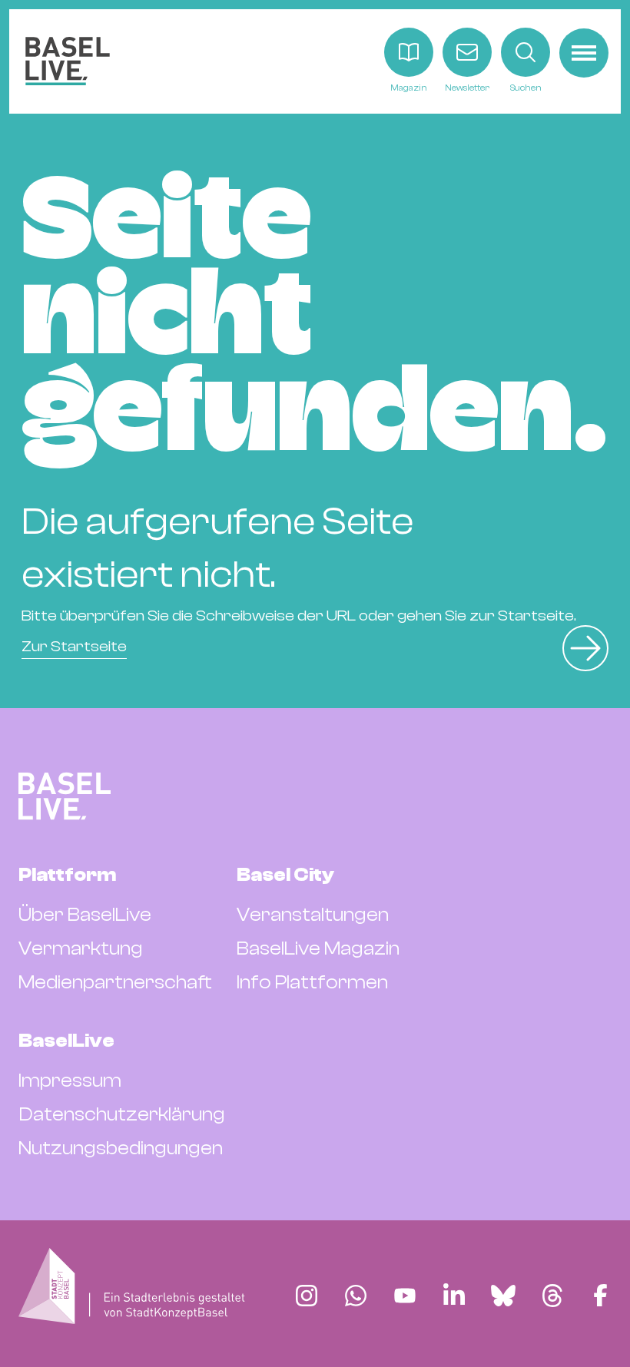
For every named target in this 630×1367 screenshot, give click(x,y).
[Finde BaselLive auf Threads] (552, 1295)
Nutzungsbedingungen (120, 1148)
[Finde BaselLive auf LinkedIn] (454, 1295)
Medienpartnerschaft (115, 982)
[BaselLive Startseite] (68, 61)
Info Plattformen (312, 982)
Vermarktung (80, 948)
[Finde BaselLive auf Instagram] (306, 1295)
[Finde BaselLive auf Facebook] (600, 1295)
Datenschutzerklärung (121, 1114)
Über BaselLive (84, 914)
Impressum (69, 1080)
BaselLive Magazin (318, 948)
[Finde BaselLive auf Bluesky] (503, 1295)
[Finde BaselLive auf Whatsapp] (355, 1295)
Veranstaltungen (313, 914)
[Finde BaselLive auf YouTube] (405, 1295)
